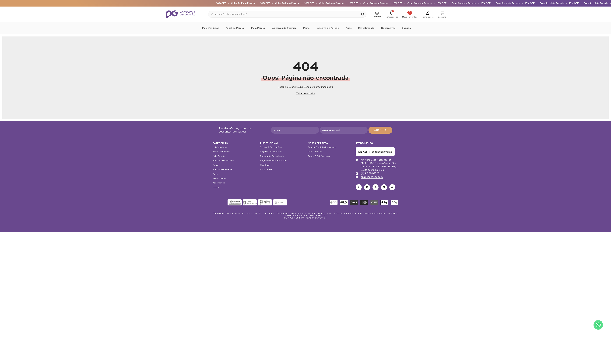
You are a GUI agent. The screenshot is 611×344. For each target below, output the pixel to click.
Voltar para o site (305, 93)
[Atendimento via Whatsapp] (598, 325)
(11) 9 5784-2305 (370, 173)
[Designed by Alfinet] (305, 224)
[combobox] (283, 14)
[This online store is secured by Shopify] (219, 202)
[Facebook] (359, 187)
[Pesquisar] (287, 14)
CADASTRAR (380, 130)
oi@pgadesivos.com (372, 177)
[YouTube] (392, 187)
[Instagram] (367, 187)
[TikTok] (384, 187)
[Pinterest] (375, 187)
